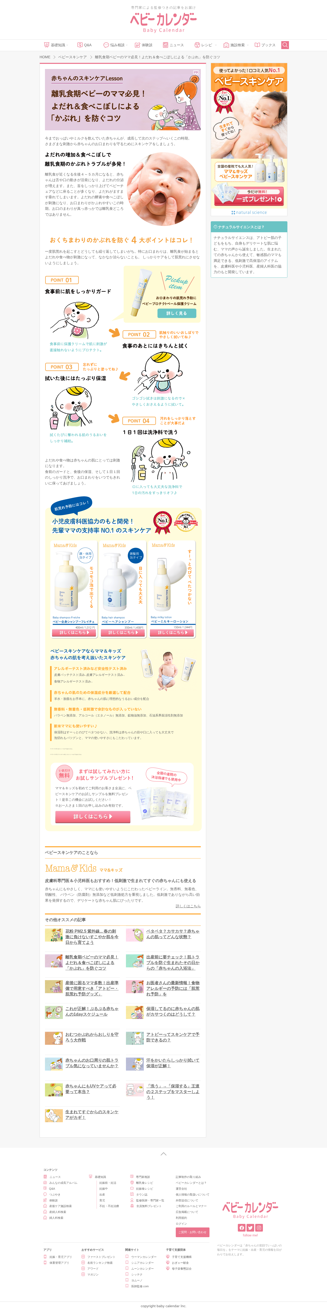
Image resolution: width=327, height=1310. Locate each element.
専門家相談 (143, 1176)
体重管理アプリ (59, 1262)
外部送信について (187, 1200)
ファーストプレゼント (101, 1256)
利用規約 (181, 1217)
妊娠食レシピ (144, 1188)
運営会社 (181, 1188)
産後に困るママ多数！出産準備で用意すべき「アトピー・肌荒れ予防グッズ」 (92, 988)
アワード (93, 1268)
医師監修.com (140, 1286)
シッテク (137, 1274)
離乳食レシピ (144, 1182)
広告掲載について (187, 1211)
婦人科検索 (56, 1217)
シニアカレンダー (142, 1262)
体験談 (147, 45)
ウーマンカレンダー (144, 1256)
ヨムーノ (137, 1280)
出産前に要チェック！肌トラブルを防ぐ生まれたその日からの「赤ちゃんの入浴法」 (173, 963)
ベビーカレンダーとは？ (191, 1182)
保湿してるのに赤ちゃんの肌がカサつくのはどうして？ (173, 1011)
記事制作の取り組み (188, 1176)
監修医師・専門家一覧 (150, 1200)
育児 (102, 1200)
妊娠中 (103, 1188)
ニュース (177, 45)
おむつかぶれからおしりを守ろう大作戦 (92, 1037)
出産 (102, 1194)
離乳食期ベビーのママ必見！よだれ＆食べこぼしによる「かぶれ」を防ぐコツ (92, 963)
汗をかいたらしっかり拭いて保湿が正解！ (173, 1063)
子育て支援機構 (182, 1256)
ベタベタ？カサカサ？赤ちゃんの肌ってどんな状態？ (173, 934)
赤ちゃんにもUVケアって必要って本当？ (90, 1089)
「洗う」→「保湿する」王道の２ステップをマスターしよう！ (173, 1092)
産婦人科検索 (57, 1211)
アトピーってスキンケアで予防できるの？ (173, 1037)
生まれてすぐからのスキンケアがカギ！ (92, 1115)
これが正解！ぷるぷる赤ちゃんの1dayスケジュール (92, 1011)
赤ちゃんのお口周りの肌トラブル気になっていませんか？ (92, 1063)
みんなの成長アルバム (63, 1182)
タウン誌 (141, 1194)
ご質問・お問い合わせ (192, 1232)
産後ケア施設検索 (60, 1206)
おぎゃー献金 (180, 1262)
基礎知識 (58, 45)
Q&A (87, 45)
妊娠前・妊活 (107, 1182)
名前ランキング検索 (100, 1262)
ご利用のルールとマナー (191, 1206)
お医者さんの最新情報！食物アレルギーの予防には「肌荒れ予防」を (173, 988)
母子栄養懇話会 (182, 1268)
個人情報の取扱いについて (192, 1194)
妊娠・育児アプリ (61, 1256)
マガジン (93, 1274)
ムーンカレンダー (142, 1268)
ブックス (268, 45)
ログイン (181, 1223)
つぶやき (55, 1194)
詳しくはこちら (188, 906)
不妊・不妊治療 (109, 1206)
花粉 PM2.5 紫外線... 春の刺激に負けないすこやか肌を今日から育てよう (92, 937)
